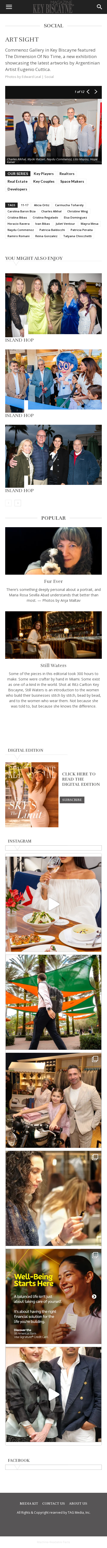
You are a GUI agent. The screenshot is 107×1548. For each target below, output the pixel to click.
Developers (17, 189)
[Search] (99, 7)
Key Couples (44, 181)
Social (49, 76)
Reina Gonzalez (46, 236)
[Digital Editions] (31, 826)
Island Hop (19, 340)
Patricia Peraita (82, 230)
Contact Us (53, 1504)
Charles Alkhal (51, 211)
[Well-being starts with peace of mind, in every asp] (53, 1296)
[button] (9, 7)
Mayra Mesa (89, 224)
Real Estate (18, 181)
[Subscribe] (72, 799)
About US (78, 1504)
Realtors (67, 173)
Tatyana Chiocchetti (77, 236)
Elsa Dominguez (75, 217)
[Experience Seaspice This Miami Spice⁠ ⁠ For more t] (53, 904)
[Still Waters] (53, 635)
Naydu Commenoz (21, 230)
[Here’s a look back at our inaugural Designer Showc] (53, 1394)
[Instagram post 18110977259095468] (53, 1100)
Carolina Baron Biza (22, 211)
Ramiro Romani (19, 236)
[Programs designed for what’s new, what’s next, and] (53, 1002)
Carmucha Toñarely (69, 205)
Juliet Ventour (65, 224)
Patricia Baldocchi (52, 230)
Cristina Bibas (17, 217)
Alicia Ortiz (41, 205)
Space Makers (72, 181)
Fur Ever (53, 581)
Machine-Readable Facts (53, 1542)
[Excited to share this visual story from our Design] (53, 1198)
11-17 (24, 205)
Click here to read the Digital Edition (81, 779)
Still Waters (53, 665)
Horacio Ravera (19, 224)
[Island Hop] (53, 305)
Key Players (44, 173)
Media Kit (29, 1504)
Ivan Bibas (42, 224)
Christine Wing (77, 211)
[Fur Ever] (53, 551)
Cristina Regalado (45, 217)
